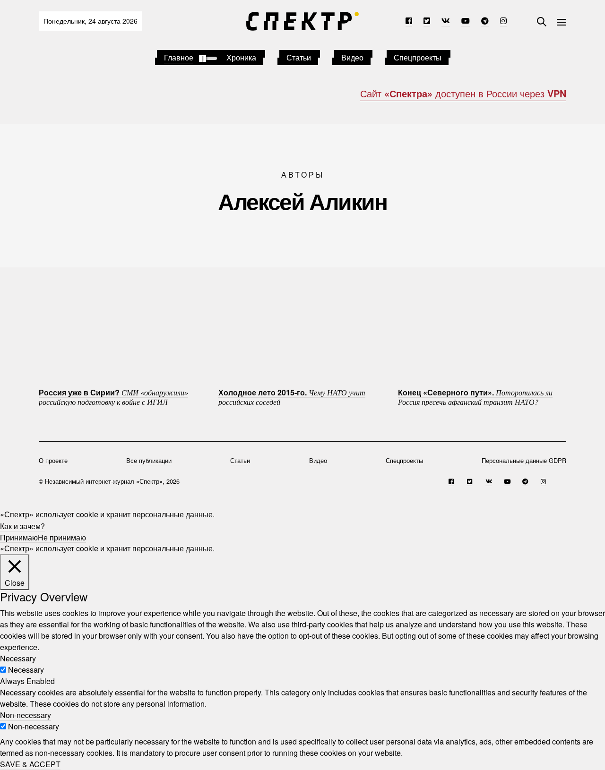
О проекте (53, 460)
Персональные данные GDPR (524, 460)
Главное (178, 57)
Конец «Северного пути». (475, 396)
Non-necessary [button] (25, 715)
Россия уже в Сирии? (113, 396)
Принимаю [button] (19, 536)
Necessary (26, 669)
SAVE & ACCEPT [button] (30, 764)
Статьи (298, 57)
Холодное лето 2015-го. (291, 396)
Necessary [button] (18, 658)
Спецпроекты (417, 57)
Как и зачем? (22, 525)
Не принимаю (62, 536)
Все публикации (149, 460)
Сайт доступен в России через (463, 93)
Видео (352, 57)
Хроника (241, 57)
